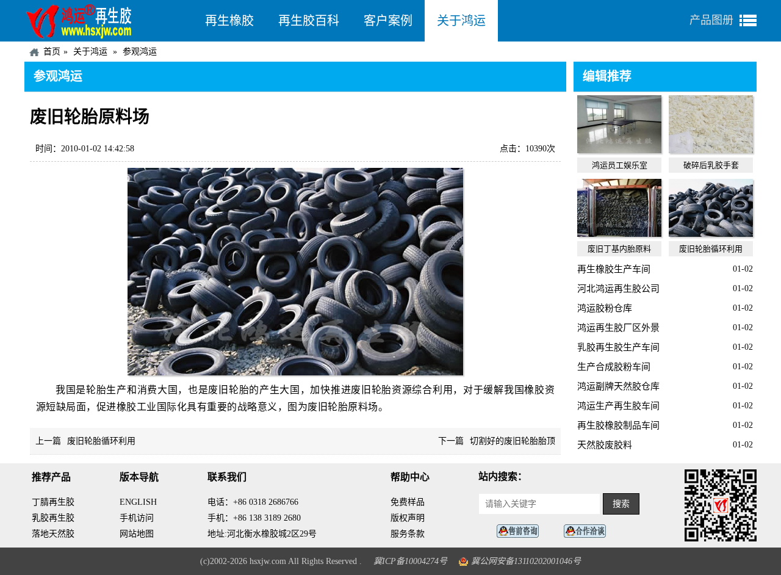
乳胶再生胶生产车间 (618, 347)
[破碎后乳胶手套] (711, 150)
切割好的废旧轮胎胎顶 (512, 441)
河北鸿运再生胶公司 (618, 289)
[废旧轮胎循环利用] (711, 234)
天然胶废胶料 (604, 445)
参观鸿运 (140, 51)
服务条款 (407, 533)
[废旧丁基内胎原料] (619, 234)
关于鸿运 (461, 20)
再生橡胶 (229, 20)
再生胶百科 (308, 20)
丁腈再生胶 (53, 502)
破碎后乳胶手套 (711, 165)
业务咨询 (588, 531)
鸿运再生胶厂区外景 (618, 328)
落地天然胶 (53, 533)
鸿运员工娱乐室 (619, 165)
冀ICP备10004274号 (410, 561)
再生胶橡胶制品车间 (618, 425)
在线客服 (521, 531)
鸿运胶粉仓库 (604, 308)
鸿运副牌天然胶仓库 (618, 386)
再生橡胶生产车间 (613, 269)
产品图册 (711, 20)
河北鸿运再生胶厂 (108, 21)
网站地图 (137, 533)
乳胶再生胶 (53, 518)
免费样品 (407, 502)
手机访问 (137, 518)
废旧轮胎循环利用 (101, 441)
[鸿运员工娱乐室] (619, 150)
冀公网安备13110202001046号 (526, 561)
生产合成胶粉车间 (613, 367)
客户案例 (388, 20)
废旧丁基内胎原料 (619, 248)
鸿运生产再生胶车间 (618, 406)
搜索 (621, 503)
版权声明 (407, 518)
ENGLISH (138, 502)
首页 (51, 51)
